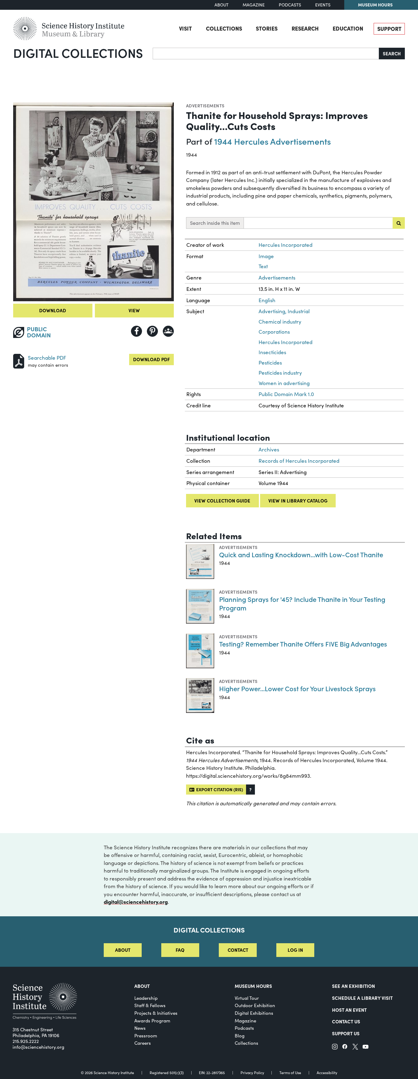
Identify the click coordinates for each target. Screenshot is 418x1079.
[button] (250, 789)
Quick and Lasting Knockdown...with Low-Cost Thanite (301, 554)
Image (266, 256)
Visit (185, 28)
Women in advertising (284, 383)
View (134, 310)
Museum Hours (375, 5)
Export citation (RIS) (218, 789)
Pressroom (145, 1036)
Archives (269, 449)
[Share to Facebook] (136, 331)
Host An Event (349, 1010)
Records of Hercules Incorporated (299, 460)
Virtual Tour (247, 998)
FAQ (180, 950)
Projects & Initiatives (155, 1013)
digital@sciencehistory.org (136, 901)
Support (389, 28)
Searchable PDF (47, 357)
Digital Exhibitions (254, 1013)
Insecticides (272, 352)
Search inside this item (215, 223)
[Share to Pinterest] (152, 331)
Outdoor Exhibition (255, 1005)
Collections (224, 28)
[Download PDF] (18, 360)
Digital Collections (78, 52)
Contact (238, 950)
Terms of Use (290, 1072)
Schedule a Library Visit (362, 998)
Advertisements (205, 105)
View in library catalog (297, 500)
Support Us (346, 1033)
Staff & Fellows (150, 1005)
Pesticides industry (280, 372)
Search (392, 53)
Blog (239, 1036)
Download (52, 310)
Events (322, 5)
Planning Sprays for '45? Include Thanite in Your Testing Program (302, 603)
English (267, 300)
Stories (267, 28)
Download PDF (151, 359)
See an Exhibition (353, 986)
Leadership (146, 998)
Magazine (254, 5)
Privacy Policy (252, 1072)
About (222, 5)
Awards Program (152, 1021)
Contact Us (346, 1021)
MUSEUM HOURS (253, 986)
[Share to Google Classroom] (168, 331)
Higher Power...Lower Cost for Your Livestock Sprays (297, 688)
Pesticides (270, 362)
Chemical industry (280, 321)
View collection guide (222, 500)
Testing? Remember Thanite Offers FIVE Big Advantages (303, 643)
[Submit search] (399, 223)
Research (305, 28)
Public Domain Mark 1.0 (286, 394)
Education (348, 28)
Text (263, 266)
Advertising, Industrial (284, 311)
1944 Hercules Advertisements (272, 141)
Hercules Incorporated (285, 244)
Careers (142, 1043)
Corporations (274, 331)
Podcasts (290, 5)
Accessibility (327, 1072)
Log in (295, 950)
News (140, 1028)
